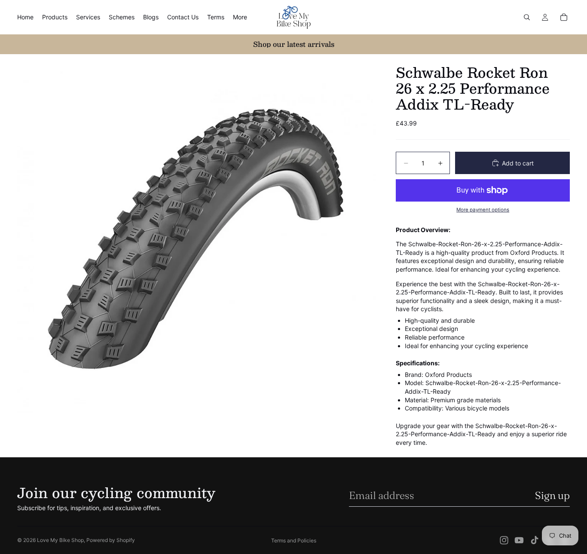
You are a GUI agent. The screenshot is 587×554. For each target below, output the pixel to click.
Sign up (552, 495)
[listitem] (240, 17)
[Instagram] (504, 540)
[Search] (526, 17)
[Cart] (563, 17)
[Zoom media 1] (196, 233)
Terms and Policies (293, 540)
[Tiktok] (534, 540)
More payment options (482, 210)
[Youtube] (519, 540)
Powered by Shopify (110, 540)
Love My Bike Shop (60, 540)
